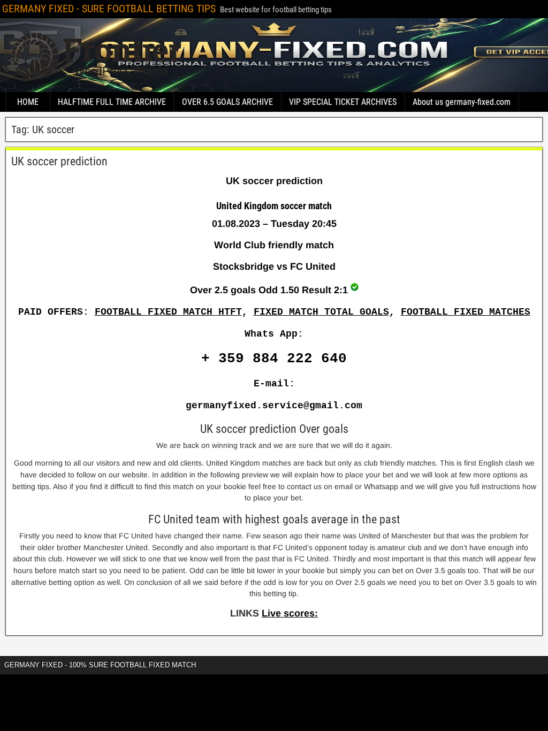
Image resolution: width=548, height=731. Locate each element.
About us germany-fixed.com (462, 102)
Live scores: (290, 613)
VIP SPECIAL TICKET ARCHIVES (343, 102)
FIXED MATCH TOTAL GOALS (321, 312)
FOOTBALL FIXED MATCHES (465, 312)
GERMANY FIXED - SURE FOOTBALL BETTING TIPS (109, 8)
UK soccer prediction (59, 161)
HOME (28, 102)
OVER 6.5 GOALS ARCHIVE (227, 102)
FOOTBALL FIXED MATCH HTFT (168, 312)
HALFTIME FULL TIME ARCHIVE (112, 102)
